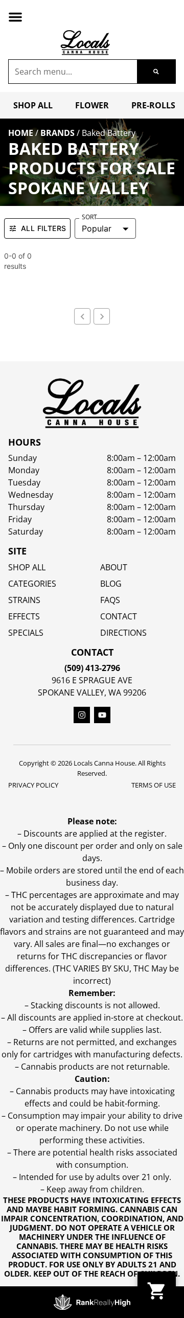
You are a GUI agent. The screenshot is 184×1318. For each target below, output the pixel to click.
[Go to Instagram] (82, 715)
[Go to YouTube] (102, 715)
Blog (111, 583)
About (113, 567)
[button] (15, 17)
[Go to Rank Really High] (92, 1302)
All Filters (43, 228)
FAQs (110, 600)
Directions (123, 632)
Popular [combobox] (96, 228)
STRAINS (24, 600)
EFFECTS (24, 616)
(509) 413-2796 (92, 668)
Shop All (33, 105)
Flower (92, 105)
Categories (32, 583)
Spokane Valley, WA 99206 (92, 692)
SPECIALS (25, 632)
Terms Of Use (153, 785)
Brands (57, 132)
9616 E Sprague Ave (92, 680)
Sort (89, 217)
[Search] (156, 71)
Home (20, 132)
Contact (118, 616)
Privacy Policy (33, 785)
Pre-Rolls (153, 105)
